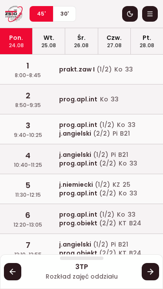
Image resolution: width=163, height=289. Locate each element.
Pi (115, 133)
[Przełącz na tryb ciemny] (130, 14)
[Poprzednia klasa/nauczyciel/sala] (12, 271)
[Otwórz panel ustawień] (150, 14)
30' (64, 13)
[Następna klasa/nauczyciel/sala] (150, 271)
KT (122, 223)
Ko (118, 69)
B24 (135, 223)
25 (126, 184)
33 (129, 69)
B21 (125, 133)
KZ (116, 184)
